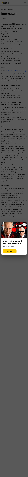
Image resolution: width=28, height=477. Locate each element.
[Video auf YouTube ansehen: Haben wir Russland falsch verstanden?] (14, 230)
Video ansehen (9, 251)
